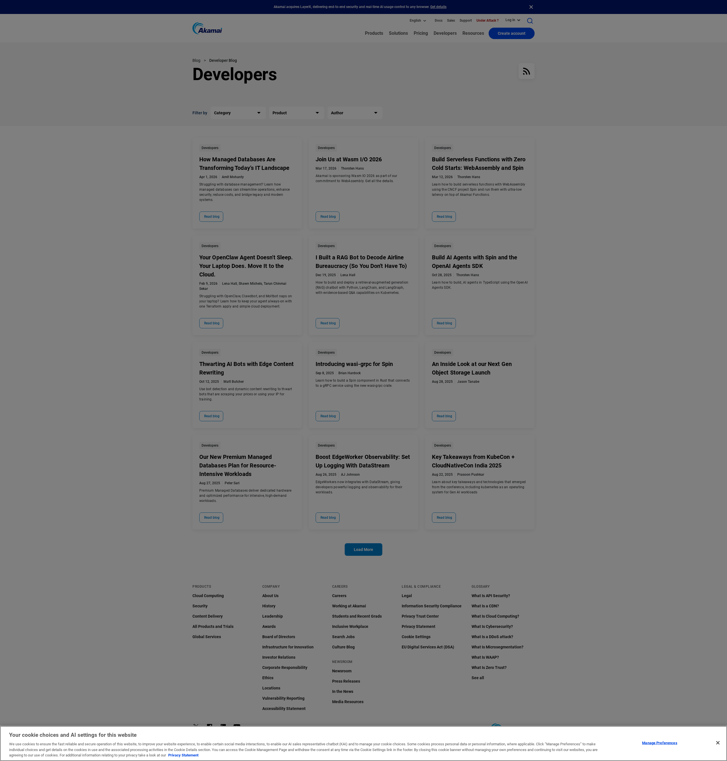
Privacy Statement (183, 755)
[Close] (718, 742)
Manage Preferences (659, 743)
